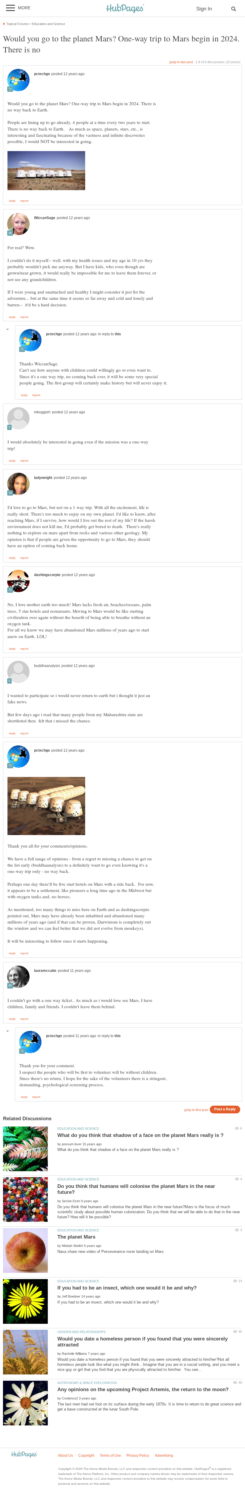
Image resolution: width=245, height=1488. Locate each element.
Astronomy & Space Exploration (87, 1383)
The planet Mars (76, 1237)
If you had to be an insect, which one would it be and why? (127, 1288)
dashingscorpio (47, 575)
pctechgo (42, 74)
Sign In (204, 9)
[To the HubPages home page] (24, 1454)
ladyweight (43, 478)
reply (12, 200)
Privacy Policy (137, 1455)
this (118, 334)
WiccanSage (44, 218)
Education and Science (78, 1128)
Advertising (164, 1455)
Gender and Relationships (81, 1332)
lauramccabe (45, 971)
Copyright (86, 1455)
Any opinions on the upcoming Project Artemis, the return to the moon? (143, 1389)
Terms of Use (110, 1455)
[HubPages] (125, 9)
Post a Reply (225, 1109)
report (24, 200)
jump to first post (196, 1110)
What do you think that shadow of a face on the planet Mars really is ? (140, 1135)
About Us (65, 1455)
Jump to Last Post (181, 62)
